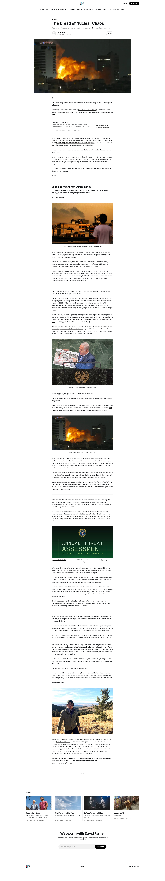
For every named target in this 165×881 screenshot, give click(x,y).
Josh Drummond (113, 9)
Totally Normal (88, 9)
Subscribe (134, 3)
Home (42, 9)
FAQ (47, 9)
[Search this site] (26, 3)
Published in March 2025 (59, 560)
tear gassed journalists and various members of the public (75, 143)
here (53, 114)
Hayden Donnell (101, 9)
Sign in (125, 3)
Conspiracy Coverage (75, 9)
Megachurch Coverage (58, 9)
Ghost (137, 866)
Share (110, 33)
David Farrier (61, 32)
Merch (123, 9)
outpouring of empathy (68, 112)
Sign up (82, 866)
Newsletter (55, 19)
